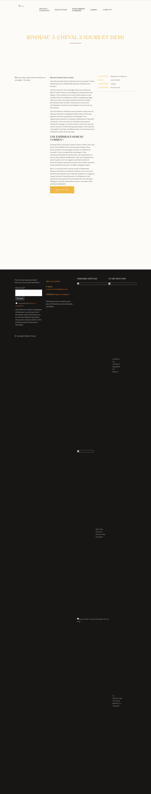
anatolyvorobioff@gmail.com (57, 289)
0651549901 (55, 281)
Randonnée (115, 88)
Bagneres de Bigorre (62, 294)
